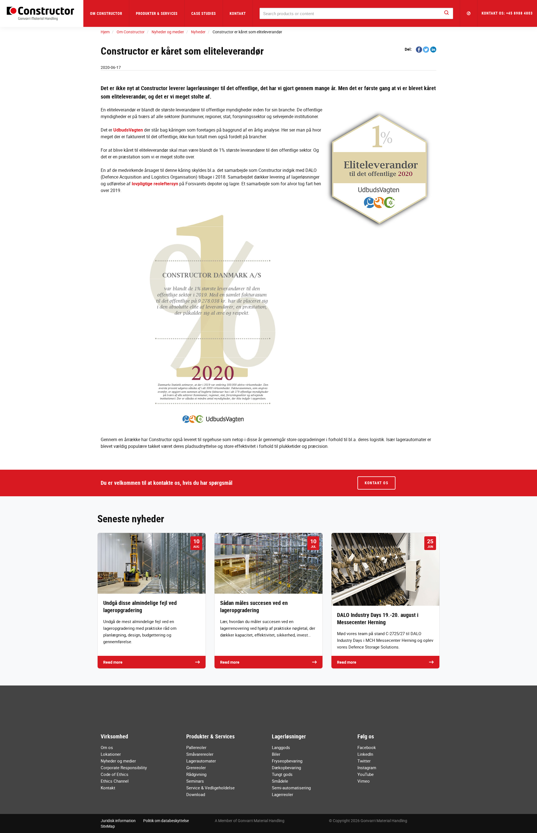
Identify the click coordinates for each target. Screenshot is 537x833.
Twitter (364, 761)
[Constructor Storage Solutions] (42, 13)
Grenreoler (196, 767)
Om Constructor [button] (106, 13)
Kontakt (238, 13)
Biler (276, 754)
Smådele (280, 781)
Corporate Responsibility (124, 767)
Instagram (366, 767)
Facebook (366, 747)
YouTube (365, 774)
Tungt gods (282, 774)
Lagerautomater (201, 761)
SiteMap (108, 826)
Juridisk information (118, 820)
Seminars (195, 781)
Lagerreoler (282, 794)
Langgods (281, 747)
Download (195, 794)
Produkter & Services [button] (157, 13)
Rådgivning (196, 774)
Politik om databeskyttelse (166, 820)
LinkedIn (365, 754)
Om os (107, 747)
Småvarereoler (199, 754)
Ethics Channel (115, 781)
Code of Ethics (114, 774)
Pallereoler (196, 747)
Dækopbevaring (286, 767)
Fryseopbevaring (287, 761)
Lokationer (111, 754)
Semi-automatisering (291, 787)
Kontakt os (376, 482)
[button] (468, 13)
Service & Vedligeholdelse (210, 787)
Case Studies (203, 13)
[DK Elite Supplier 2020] (268, 318)
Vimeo (363, 781)
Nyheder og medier (118, 761)
